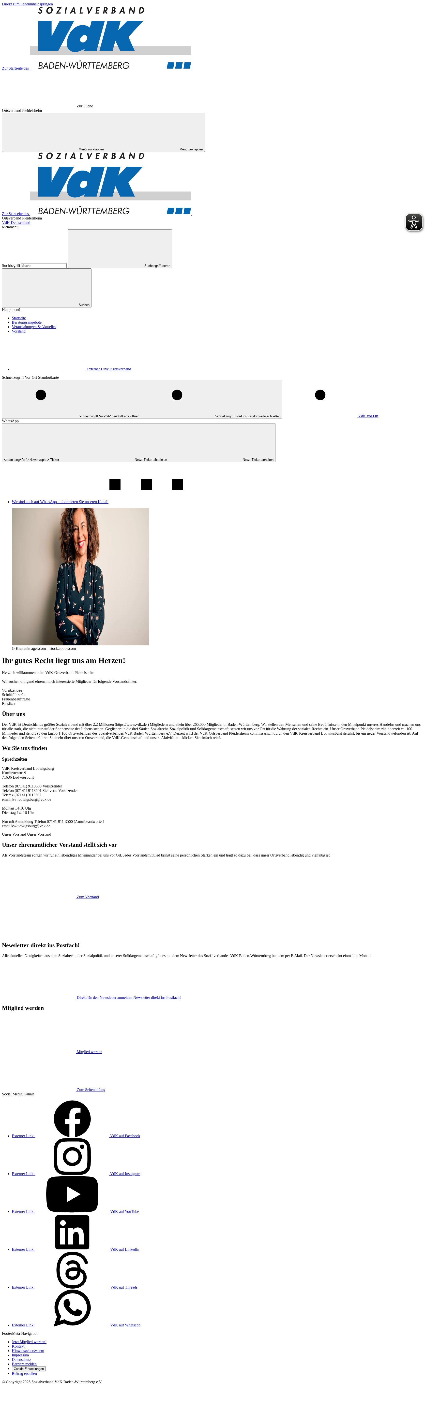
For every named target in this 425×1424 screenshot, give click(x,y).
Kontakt (18, 1346)
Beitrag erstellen (24, 1373)
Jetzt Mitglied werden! (29, 1342)
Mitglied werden (89, 1052)
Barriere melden (24, 1364)
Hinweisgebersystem (28, 1351)
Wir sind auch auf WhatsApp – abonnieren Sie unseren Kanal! (60, 502)
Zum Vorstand (88, 897)
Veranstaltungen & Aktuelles (34, 327)
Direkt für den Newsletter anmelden (129, 997)
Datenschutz (21, 1359)
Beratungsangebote (27, 322)
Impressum (20, 1355)
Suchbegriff (11, 265)
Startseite (19, 318)
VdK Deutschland (16, 222)
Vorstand (19, 331)
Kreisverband (109, 369)
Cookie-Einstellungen (29, 1369)
